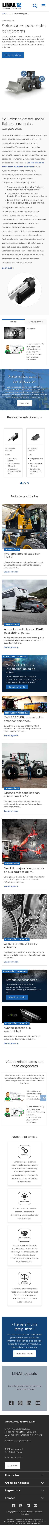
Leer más (7, 268)
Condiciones (9, 1522)
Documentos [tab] (36, 321)
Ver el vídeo (14, 55)
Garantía (40, 1522)
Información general (33, 1520)
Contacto (13, 1465)
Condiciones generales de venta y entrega (24, 1523)
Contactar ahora (24, 1353)
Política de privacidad (25, 1522)
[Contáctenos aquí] (43, 1098)
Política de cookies (14, 1520)
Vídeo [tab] (13, 321)
